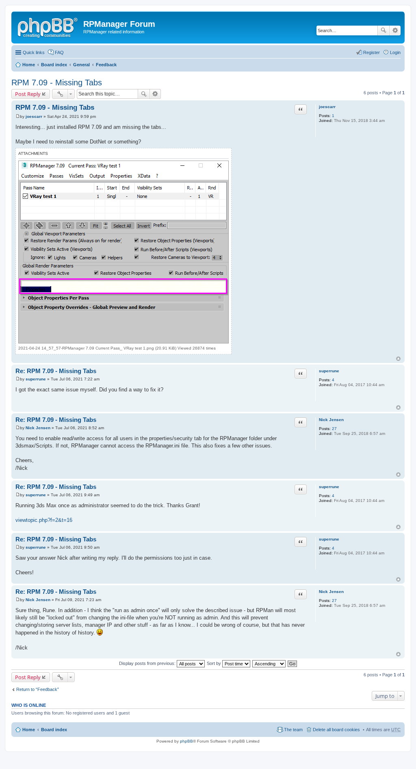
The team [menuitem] (293, 729)
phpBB (186, 741)
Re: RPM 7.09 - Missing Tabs (55, 370)
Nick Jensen (331, 419)
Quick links (34, 52)
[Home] (48, 26)
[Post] (17, 116)
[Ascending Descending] (269, 663)
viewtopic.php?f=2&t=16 (43, 520)
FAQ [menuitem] (59, 52)
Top (398, 358)
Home (28, 64)
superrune (329, 371)
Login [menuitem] (395, 52)
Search (383, 30)
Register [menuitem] (371, 52)
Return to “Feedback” (37, 689)
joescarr (327, 106)
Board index (54, 64)
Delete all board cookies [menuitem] (336, 729)
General (81, 64)
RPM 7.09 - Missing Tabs (56, 82)
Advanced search (395, 30)
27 (334, 428)
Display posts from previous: (148, 663)
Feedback (106, 64)
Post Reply (28, 94)
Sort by (214, 663)
